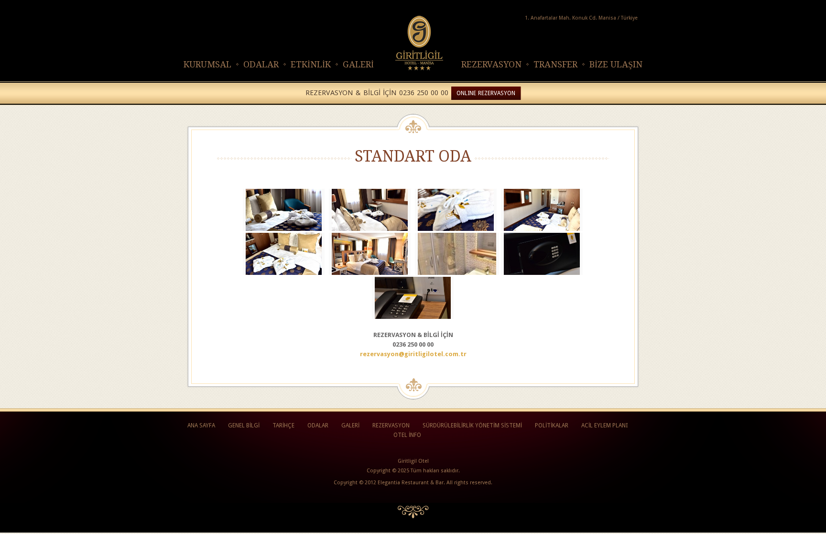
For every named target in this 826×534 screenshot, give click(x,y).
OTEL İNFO (407, 435)
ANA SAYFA (201, 425)
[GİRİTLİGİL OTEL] (407, 76)
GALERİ (358, 64)
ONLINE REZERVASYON (485, 93)
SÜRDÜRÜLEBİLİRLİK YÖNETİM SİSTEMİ (472, 425)
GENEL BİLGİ (244, 425)
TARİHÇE (283, 425)
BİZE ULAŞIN (615, 64)
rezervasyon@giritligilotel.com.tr (413, 354)
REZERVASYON (491, 64)
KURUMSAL (207, 64)
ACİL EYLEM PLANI (604, 425)
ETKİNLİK (311, 64)
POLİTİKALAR (551, 425)
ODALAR (261, 64)
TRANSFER (555, 64)
